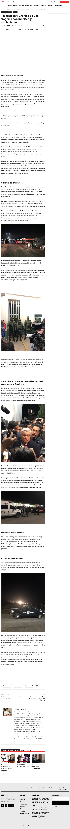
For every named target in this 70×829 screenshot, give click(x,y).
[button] (11, 2)
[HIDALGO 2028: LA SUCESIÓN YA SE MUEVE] (23, 758)
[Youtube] (12, 805)
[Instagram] (6, 805)
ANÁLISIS (10, 12)
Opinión (15, 12)
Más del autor (26, 750)
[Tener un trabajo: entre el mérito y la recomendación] (38, 758)
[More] (37, 29)
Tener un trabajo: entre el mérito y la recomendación (38, 766)
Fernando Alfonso (8, 25)
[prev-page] (2, 774)
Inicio (2, 9)
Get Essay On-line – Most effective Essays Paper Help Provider (37, 699)
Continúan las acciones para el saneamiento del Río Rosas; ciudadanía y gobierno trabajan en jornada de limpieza (40, 814)
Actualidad (8, 9)
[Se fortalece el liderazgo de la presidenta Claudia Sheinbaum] (8, 758)
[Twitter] (9, 805)
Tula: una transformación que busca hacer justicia (39, 808)
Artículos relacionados (10, 750)
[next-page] (5, 774)
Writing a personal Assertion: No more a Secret (11, 698)
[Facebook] (15, 742)
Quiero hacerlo (59, 803)
